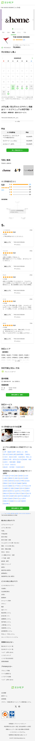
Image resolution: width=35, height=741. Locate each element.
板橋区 (20, 483)
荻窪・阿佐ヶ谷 (27, 457)
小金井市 (16, 491)
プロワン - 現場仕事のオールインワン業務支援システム (16, 702)
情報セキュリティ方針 (12, 729)
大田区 (5, 481)
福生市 (24, 493)
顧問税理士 (4, 573)
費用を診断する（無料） (17, 394)
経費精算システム (6, 619)
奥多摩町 (6, 503)
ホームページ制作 (6, 600)
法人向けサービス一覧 (7, 649)
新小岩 (5, 454)
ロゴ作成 (8, 513)
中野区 (22, 481)
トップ (3, 513)
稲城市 (11, 498)
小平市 (22, 491)
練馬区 (25, 483)
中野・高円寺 (13, 459)
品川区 (21, 478)
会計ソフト (4, 609)
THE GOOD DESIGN (24, 513)
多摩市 (5, 498)
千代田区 (6, 476)
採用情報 (3, 699)
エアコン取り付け (6, 527)
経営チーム (4, 696)
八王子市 (23, 486)
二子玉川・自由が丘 (9, 464)
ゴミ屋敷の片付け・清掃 (7, 555)
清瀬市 (12, 496)
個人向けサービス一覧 (7, 646)
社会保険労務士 (5, 591)
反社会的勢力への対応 (25, 726)
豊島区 (5, 483)
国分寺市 (12, 493)
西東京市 (6, 501)
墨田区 (11, 478)
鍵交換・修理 (4, 561)
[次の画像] (33, 19)
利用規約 (11, 723)
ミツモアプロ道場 (6, 676)
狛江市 (29, 493)
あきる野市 (22, 498)
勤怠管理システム (6, 612)
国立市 (19, 493)
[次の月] (32, 58)
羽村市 (16, 498)
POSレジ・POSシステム (8, 634)
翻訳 (2, 606)
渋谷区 (17, 481)
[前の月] (2, 58)
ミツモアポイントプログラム (17, 732)
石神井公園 (12, 454)
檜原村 (24, 501)
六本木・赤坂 (7, 457)
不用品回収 (4, 533)
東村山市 (6, 493)
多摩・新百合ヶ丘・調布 (20, 452)
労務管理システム (6, 628)
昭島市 (28, 488)
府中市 (22, 488)
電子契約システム (6, 622)
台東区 (5, 478)
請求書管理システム (6, 631)
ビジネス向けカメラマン (7, 585)
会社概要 (3, 693)
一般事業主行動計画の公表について (17, 735)
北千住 (20, 459)
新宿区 (21, 476)
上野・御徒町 (7, 452)
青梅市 (17, 488)
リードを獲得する (6, 673)
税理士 (3, 567)
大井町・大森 (17, 457)
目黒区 (26, 478)
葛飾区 (11, 486)
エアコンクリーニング (7, 524)
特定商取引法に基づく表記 (11, 726)
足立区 (5, 486)
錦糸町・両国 (27, 459)
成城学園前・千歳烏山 (23, 454)
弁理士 (3, 594)
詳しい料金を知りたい (17, 150)
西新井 (5, 459)
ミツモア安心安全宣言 (7, 658)
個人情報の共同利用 (23, 729)
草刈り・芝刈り (5, 552)
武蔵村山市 (26, 496)
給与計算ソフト (5, 616)
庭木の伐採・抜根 (6, 540)
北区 (10, 483)
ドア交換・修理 (5, 558)
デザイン (3, 603)
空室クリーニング (6, 564)
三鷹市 (12, 488)
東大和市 (6, 496)
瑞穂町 (12, 501)
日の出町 (18, 501)
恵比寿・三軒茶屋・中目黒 (11, 467)
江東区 (16, 478)
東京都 (12, 513)
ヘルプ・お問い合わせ (7, 652)
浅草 (22, 467)
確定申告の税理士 (6, 570)
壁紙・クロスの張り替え (7, 546)
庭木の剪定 (4, 536)
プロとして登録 (5, 670)
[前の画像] (2, 19)
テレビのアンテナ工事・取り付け (10, 543)
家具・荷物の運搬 (6, 549)
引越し (3, 530)
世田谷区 (11, 481)
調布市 (5, 491)
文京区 (26, 476)
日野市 (28, 491)
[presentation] (3, 32)
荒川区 (14, 483)
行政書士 (3, 588)
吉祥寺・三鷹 (7, 462)
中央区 (12, 476)
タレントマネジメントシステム (9, 637)
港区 (16, 476)
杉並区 (28, 481)
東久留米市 (18, 496)
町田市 (11, 491)
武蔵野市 (6, 488)
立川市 (29, 486)
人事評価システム (6, 625)
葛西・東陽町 (17, 462)
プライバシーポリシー (20, 723)
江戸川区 (16, 486)
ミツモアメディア (6, 655)
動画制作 (3, 597)
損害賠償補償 (4, 661)
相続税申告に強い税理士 (7, 576)
